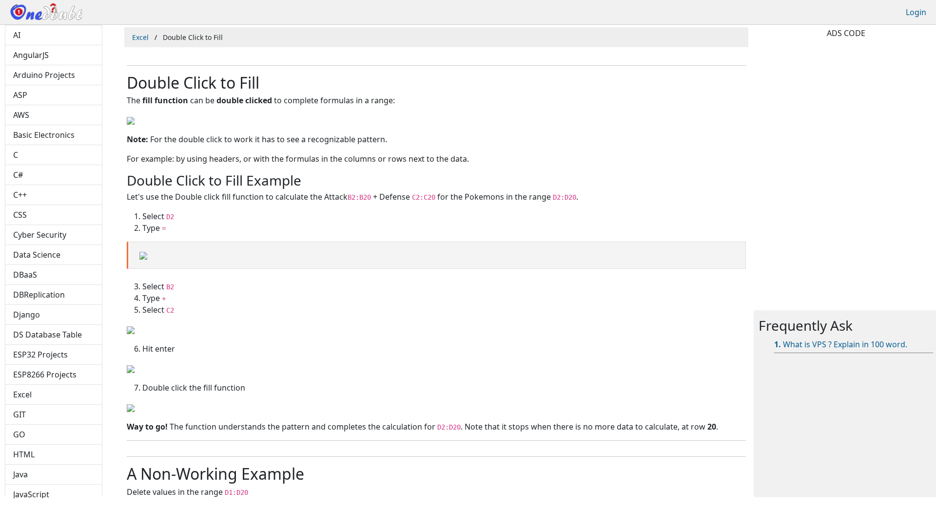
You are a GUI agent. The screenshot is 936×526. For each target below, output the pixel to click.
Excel (140, 37)
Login (916, 12)
